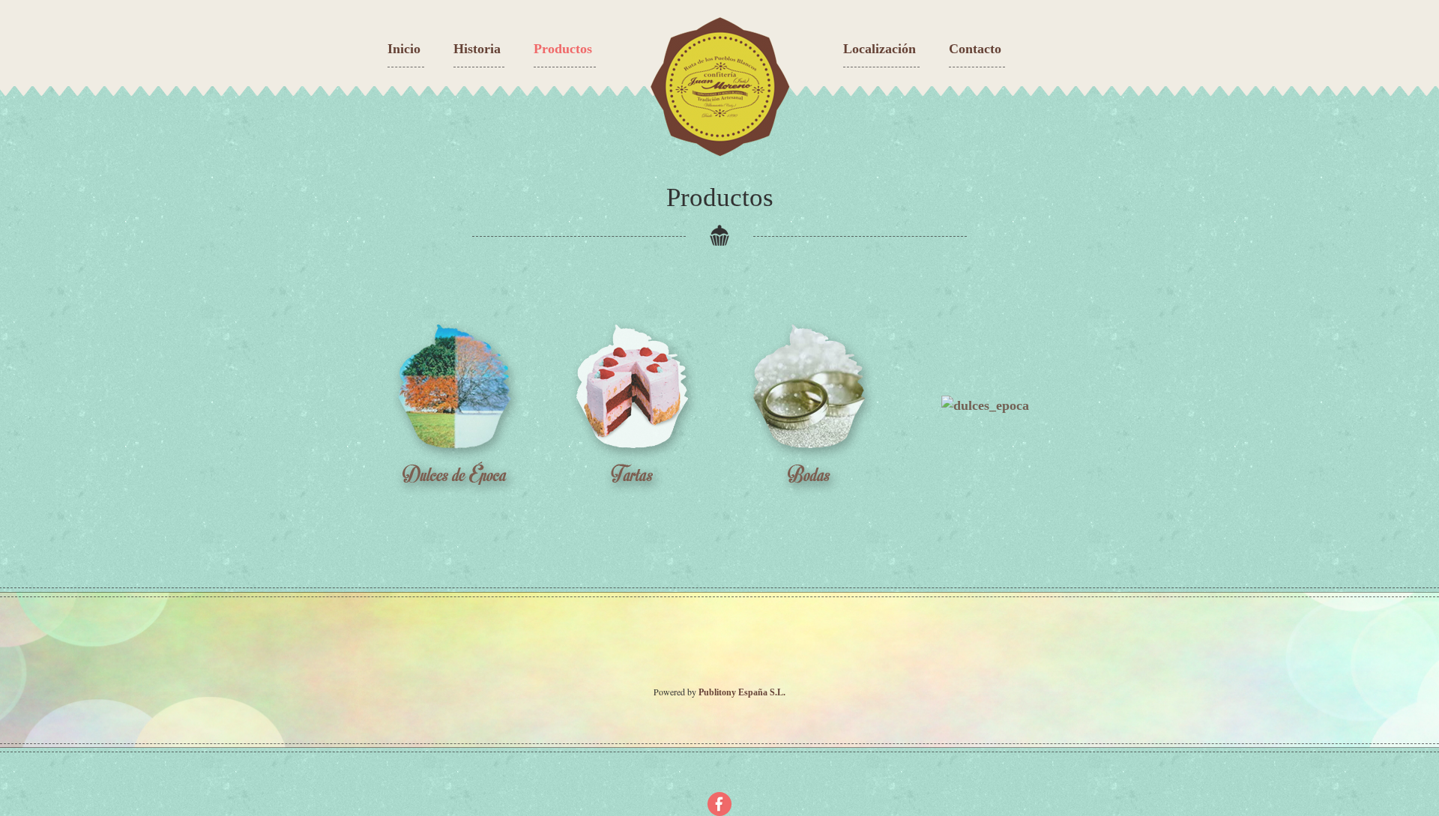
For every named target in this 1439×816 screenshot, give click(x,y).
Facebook (719, 804)
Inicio (403, 48)
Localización (879, 48)
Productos (563, 48)
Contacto (975, 48)
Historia (477, 48)
